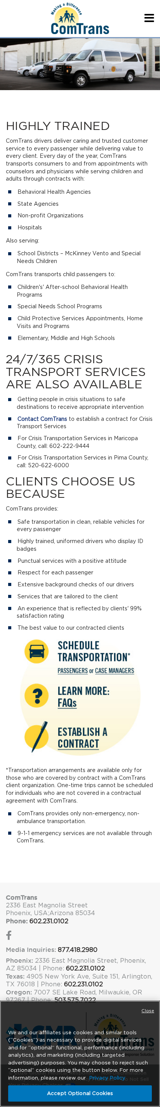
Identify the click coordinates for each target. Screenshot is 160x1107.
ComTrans (21, 897)
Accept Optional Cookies (80, 1093)
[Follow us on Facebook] (9, 937)
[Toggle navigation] (148, 18)
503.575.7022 (75, 1000)
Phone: (17, 920)
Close (147, 1010)
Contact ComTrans (42, 419)
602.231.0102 (49, 921)
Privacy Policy (107, 1078)
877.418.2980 (77, 949)
